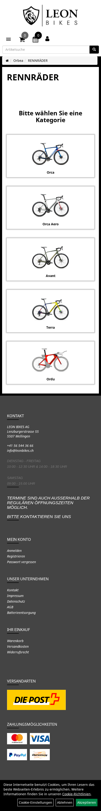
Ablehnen (64, 802)
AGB (10, 607)
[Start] (7, 60)
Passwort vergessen (21, 562)
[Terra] (50, 308)
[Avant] (50, 257)
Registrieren (16, 556)
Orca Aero (51, 224)
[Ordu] (50, 360)
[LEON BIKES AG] (50, 16)
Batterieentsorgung (21, 612)
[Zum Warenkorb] (22, 40)
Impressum (15, 595)
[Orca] (50, 153)
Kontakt (13, 590)
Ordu (51, 379)
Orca (50, 172)
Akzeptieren (86, 802)
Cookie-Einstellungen (35, 802)
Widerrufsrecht (18, 652)
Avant (50, 275)
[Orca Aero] (50, 205)
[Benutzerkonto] (47, 38)
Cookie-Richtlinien (76, 794)
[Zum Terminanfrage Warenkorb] (35, 40)
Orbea (18, 60)
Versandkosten (18, 646)
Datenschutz (16, 601)
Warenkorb (15, 641)
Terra (50, 327)
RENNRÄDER (38, 60)
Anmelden (14, 550)
